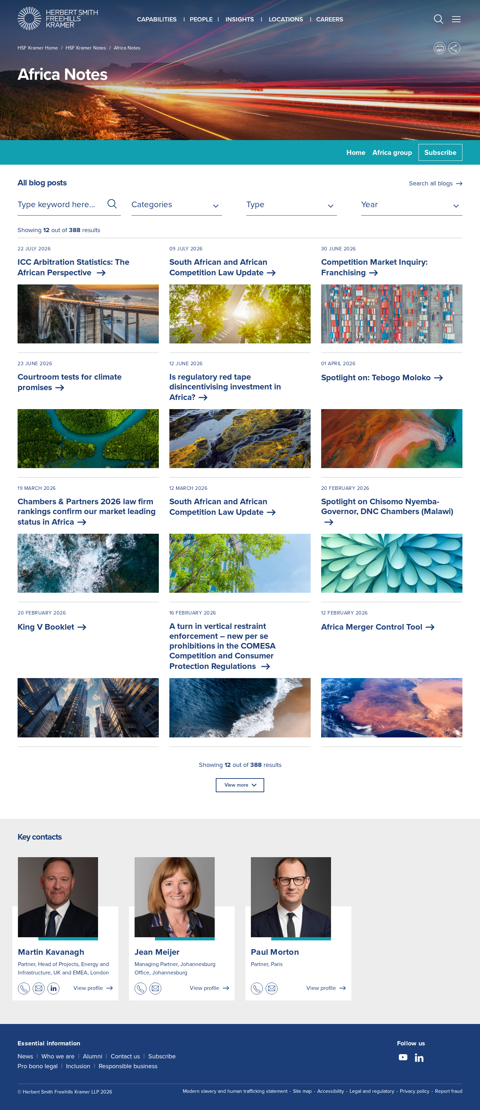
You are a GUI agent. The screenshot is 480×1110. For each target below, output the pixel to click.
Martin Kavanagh (51, 952)
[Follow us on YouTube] (403, 1058)
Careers (329, 19)
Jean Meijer (157, 952)
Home (355, 152)
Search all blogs (431, 183)
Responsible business (128, 1066)
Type (255, 204)
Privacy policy (414, 1091)
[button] (438, 20)
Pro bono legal (38, 1066)
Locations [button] (286, 19)
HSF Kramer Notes (86, 48)
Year (369, 204)
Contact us (125, 1056)
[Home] (66, 18)
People (201, 19)
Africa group (392, 152)
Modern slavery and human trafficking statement (235, 1091)
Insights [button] (240, 19)
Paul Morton (275, 952)
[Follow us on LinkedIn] (419, 1058)
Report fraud (448, 1091)
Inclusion (78, 1066)
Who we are (57, 1056)
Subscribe (440, 152)
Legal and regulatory (372, 1091)
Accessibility (330, 1091)
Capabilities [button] (157, 19)
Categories (151, 204)
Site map (302, 1091)
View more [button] (236, 785)
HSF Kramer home (38, 48)
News (25, 1056)
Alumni (92, 1056)
